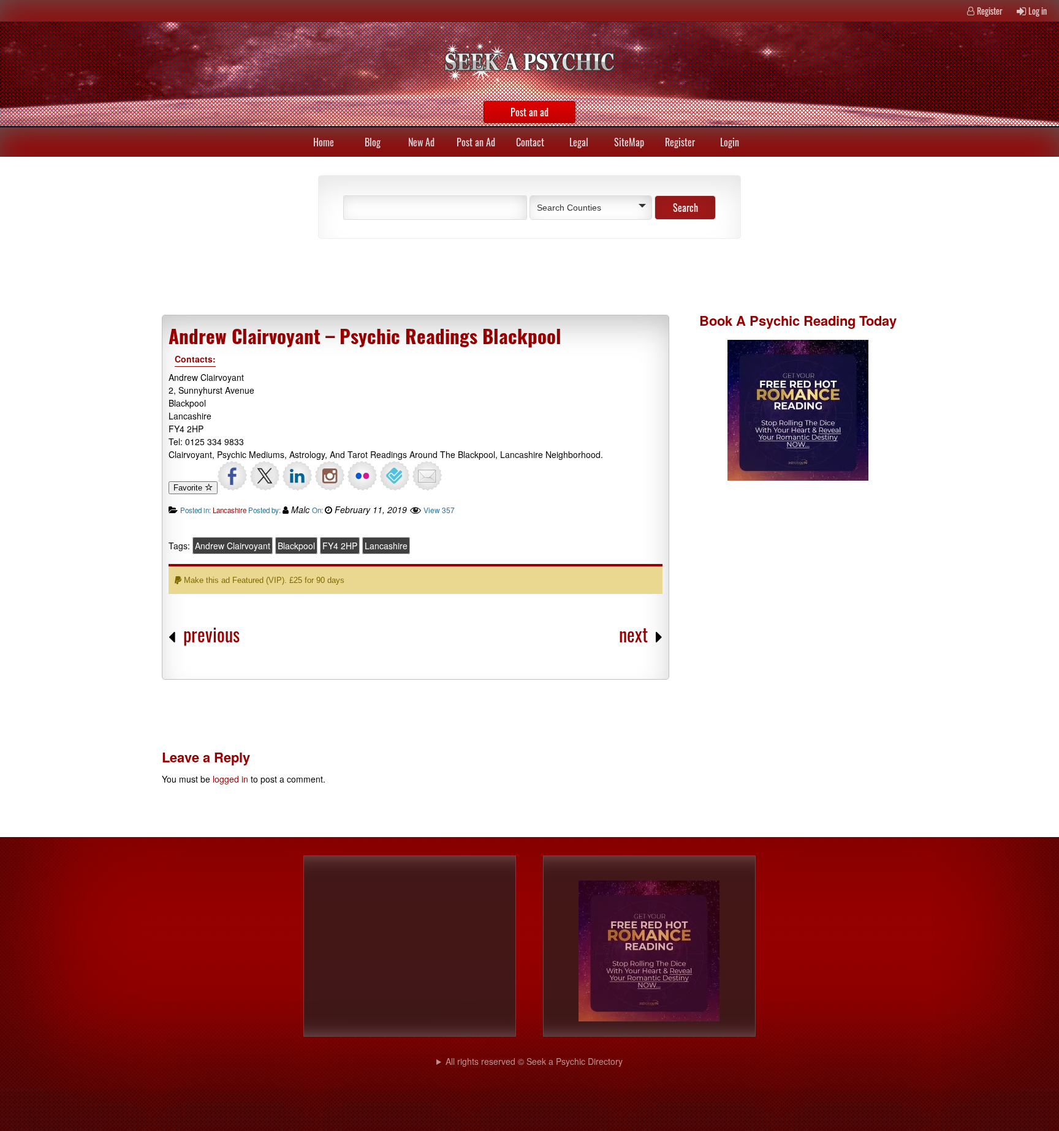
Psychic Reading (803, 320)
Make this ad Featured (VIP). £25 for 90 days (262, 580)
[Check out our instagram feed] (329, 475)
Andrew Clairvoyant (232, 545)
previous (211, 634)
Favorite (189, 487)
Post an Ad (476, 142)
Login (729, 142)
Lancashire (229, 510)
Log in (1037, 10)
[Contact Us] (427, 475)
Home (323, 142)
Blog (373, 142)
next (633, 634)
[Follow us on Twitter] (264, 475)
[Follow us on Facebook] (232, 475)
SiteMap (629, 142)
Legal (578, 142)
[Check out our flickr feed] (362, 475)
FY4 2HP (339, 545)
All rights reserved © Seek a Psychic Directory (534, 1061)
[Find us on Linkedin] (297, 475)
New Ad (421, 142)
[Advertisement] (449, 275)
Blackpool (296, 545)
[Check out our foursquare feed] (394, 475)
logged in (230, 779)
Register (990, 10)
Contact (530, 142)
